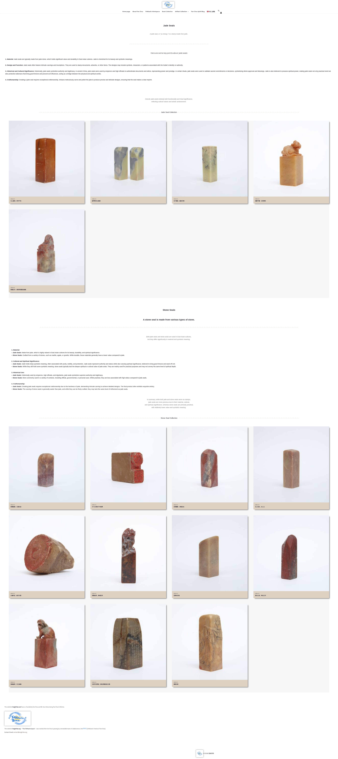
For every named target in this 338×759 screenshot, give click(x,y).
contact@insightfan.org (20, 732)
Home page (126, 11)
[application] (188, 11)
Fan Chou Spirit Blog (198, 11)
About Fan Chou (137, 11)
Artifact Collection (181, 11)
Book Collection (167, 11)
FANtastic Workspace (152, 11)
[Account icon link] (221, 12)
